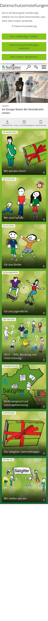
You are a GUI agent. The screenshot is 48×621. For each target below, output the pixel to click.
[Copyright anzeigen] (45, 100)
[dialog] (24, 31)
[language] (36, 67)
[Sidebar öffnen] (44, 67)
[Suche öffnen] (28, 67)
